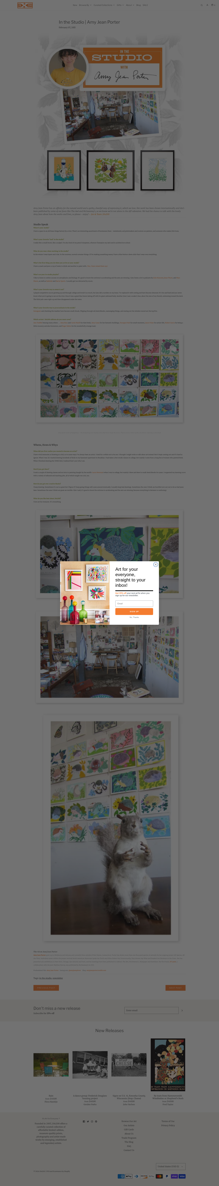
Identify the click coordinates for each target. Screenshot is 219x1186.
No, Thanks (134, 617)
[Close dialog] (155, 564)
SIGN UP (134, 612)
